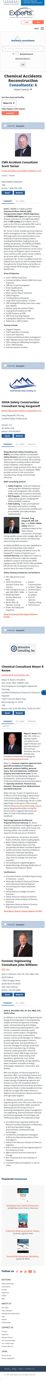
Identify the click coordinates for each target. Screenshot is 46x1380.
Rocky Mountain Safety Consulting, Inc (21, 410)
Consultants (6, 1287)
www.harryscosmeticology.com (24, 806)
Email (7, 193)
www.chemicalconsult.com (16, 759)
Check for (15, 126)
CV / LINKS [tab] (20, 201)
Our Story (5, 1308)
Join (38, 22)
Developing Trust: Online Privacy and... (23, 1205)
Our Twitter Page (8, 1343)
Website (19, 193)
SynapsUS (10, 113)
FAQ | (21, 1368)
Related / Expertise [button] (22, 89)
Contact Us (29, 1368)
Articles (4, 1290)
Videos (4, 1296)
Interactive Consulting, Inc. (16, 674)
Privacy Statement (8, 1358)
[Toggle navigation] (42, 28)
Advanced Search (22, 58)
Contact (4, 1331)
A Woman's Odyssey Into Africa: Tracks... (23, 1231)
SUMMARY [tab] (7, 201)
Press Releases (7, 1311)
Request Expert (7, 1337)
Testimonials (6, 1322)
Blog (3, 1299)
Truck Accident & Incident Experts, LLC (21, 170)
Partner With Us (7, 1346)
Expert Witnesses (8, 1284)
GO (23, 64)
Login (26, 22)
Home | (7, 1368)
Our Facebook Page (8, 1340)
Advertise (5, 1334)
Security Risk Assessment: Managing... (23, 1256)
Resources (5, 1293)
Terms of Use (6, 1355)
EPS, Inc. (6, 969)
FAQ (3, 1317)
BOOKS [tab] (6, 726)
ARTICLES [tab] (32, 444)
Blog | (15, 1368)
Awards (4, 1319)
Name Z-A (7, 103)
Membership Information (11, 1314)
